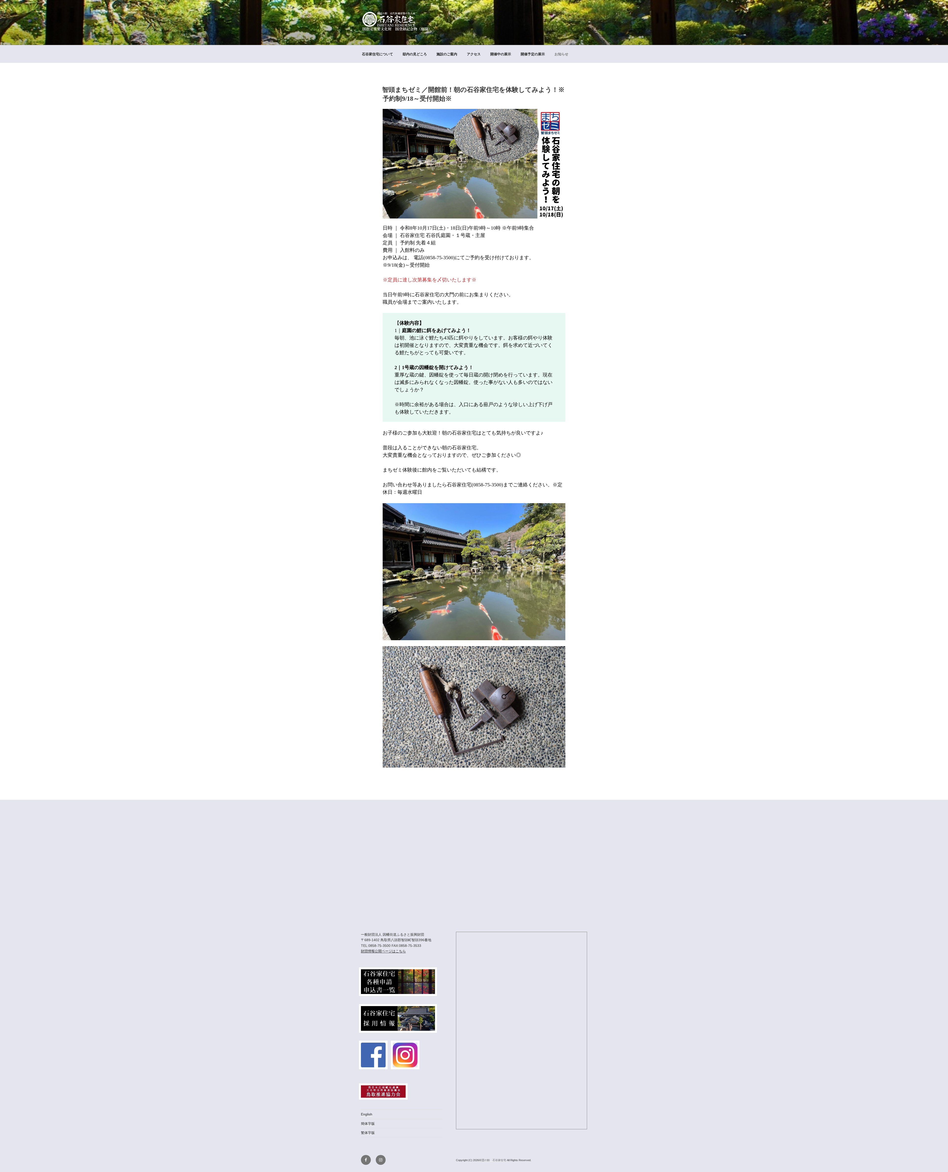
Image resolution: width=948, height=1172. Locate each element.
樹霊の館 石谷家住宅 (493, 1160)
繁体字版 (368, 1133)
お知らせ (561, 54)
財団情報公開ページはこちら (383, 951)
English (366, 1114)
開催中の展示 (500, 54)
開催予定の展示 (533, 54)
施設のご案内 (446, 54)
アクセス (474, 54)
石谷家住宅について (377, 54)
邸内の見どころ (415, 54)
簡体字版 (368, 1124)
